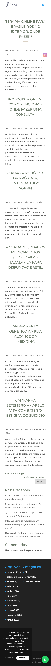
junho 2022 (13, 619)
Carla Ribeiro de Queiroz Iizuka (22, 50)
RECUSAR (9, 658)
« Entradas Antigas (15, 473)
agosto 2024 (13, 581)
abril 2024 (12, 596)
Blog (8, 54)
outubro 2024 (14, 572)
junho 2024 (13, 591)
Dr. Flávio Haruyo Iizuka (18, 128)
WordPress (35, 662)
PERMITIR (22, 658)
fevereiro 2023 (14, 615)
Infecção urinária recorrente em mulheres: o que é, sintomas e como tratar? (24, 525)
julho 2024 (12, 586)
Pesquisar (41, 481)
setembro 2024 (15, 577)
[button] (45, 659)
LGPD (21, 652)
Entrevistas (30, 577)
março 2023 (13, 610)
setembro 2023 (15, 600)
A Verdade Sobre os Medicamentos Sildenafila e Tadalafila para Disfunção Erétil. (25, 257)
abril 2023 (12, 605)
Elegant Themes (33, 658)
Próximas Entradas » (35, 477)
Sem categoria (32, 581)
